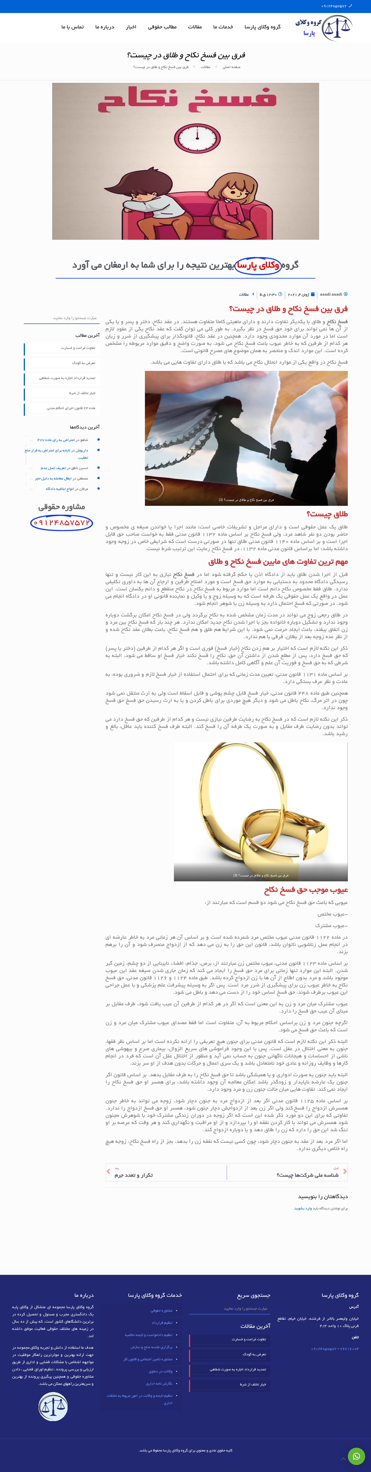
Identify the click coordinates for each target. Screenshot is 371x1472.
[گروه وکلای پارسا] (324, 27)
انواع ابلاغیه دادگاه (60, 489)
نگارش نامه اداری (159, 1384)
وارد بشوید (303, 1209)
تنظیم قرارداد (162, 1323)
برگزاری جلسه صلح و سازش (151, 1347)
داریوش (82, 451)
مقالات (205, 67)
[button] (356, 1456)
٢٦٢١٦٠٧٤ (349, 1349)
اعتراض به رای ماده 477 (56, 440)
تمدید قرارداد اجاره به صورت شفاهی (67, 378)
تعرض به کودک (83, 363)
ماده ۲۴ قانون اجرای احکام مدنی (71, 409)
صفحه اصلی (232, 67)
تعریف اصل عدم (53, 468)
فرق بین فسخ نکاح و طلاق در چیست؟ (160, 67)
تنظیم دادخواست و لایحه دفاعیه (148, 1335)
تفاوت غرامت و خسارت (78, 348)
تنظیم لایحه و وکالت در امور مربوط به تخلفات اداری (139, 1399)
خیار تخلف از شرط (82, 393)
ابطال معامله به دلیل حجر (53, 479)
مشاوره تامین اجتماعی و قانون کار (147, 1360)
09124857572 (334, 6)
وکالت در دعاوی (160, 1372)
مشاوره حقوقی (161, 1311)
